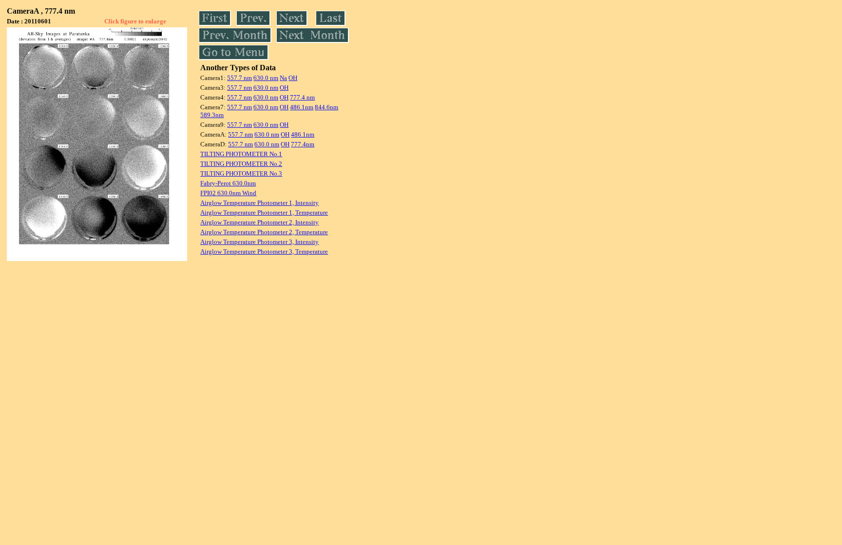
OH (292, 77)
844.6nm (326, 107)
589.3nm (212, 115)
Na (283, 77)
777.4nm (302, 144)
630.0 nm (265, 77)
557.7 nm (239, 77)
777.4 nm (302, 97)
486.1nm (301, 107)
